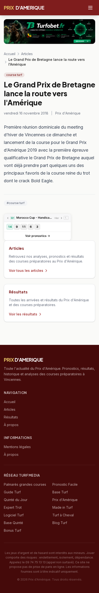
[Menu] (90, 7)
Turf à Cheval (63, 515)
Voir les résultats (23, 314)
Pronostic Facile (65, 484)
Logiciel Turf (14, 515)
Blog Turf (59, 523)
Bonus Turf (12, 530)
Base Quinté (13, 523)
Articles (27, 54)
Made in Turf (62, 507)
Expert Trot (13, 507)
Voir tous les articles (26, 270)
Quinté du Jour (15, 500)
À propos (11, 425)
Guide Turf (12, 492)
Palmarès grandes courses (25, 484)
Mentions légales (17, 447)
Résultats (11, 417)
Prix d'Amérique (65, 500)
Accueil (9, 54)
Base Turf (60, 492)
